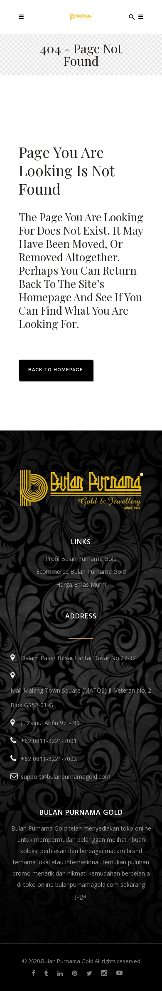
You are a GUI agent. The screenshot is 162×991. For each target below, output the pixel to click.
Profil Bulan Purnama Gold (81, 559)
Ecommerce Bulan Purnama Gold (81, 572)
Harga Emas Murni (81, 584)
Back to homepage (55, 370)
